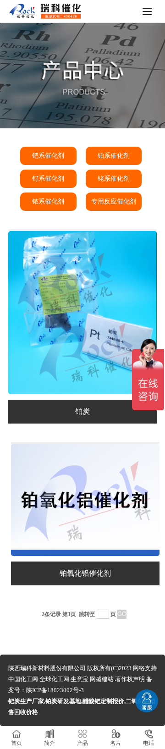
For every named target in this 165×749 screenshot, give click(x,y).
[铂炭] (82, 392)
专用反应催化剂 (113, 201)
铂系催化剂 (114, 155)
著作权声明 (130, 679)
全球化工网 (54, 679)
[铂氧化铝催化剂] (85, 553)
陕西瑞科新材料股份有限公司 (47, 668)
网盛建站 (102, 679)
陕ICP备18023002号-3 (55, 690)
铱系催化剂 (48, 201)
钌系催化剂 (48, 178)
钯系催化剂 (48, 155)
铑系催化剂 (114, 178)
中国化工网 (23, 679)
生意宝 (79, 679)
